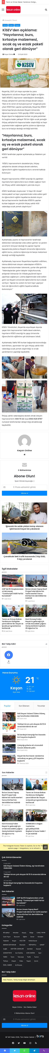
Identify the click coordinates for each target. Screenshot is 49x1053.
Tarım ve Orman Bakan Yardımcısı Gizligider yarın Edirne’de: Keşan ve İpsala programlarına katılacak (12, 623)
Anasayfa (7, 20)
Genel (14, 20)
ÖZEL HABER (7, 965)
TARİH (5, 957)
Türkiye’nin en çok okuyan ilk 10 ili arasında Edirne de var (31, 725)
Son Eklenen (24, 706)
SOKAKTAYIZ (7, 953)
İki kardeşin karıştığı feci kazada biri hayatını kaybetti (31, 735)
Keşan (11, 25)
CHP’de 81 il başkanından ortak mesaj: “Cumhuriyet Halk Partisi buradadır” (12, 592)
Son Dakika (19, 953)
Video (21, 961)
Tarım (12, 957)
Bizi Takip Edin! (9, 972)
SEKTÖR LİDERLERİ (17, 949)
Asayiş (24, 933)
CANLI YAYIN (41, 933)
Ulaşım (13, 961)
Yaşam (17, 25)
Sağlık (5, 949)
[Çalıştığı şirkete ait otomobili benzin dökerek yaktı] (9, 748)
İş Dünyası (18, 965)
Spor (39, 953)
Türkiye (5, 961)
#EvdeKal (6, 933)
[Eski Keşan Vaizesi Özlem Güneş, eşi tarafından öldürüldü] (9, 716)
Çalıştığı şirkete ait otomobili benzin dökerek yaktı (30, 746)
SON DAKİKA (30, 953)
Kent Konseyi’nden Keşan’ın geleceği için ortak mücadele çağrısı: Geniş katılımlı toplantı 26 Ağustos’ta (35, 623)
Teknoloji (21, 957)
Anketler (15, 933)
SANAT (42, 945)
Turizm (36, 957)
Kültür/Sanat (33, 941)
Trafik (29, 957)
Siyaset (38, 949)
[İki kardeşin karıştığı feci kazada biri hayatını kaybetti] (9, 737)
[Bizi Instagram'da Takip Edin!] (45, 847)
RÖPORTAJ (32, 945)
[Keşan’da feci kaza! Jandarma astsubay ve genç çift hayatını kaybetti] (9, 759)
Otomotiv (22, 945)
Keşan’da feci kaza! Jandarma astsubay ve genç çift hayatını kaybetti (30, 758)
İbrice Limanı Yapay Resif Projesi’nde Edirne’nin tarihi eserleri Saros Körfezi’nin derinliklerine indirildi (36, 593)
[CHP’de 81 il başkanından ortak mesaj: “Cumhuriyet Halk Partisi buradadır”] (13, 581)
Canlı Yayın (7, 937)
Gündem (40, 937)
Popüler (7, 706)
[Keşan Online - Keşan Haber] (13, 9)
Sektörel (30, 949)
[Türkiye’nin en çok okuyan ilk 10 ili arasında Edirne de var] (9, 727)
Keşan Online (8, 54)
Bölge (31, 933)
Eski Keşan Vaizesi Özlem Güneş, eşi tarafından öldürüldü (31, 714)
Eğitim (25, 937)
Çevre (36, 961)
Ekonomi (17, 937)
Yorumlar (41, 706)
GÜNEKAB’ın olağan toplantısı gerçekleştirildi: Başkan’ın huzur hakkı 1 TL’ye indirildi (35, 829)
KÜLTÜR (22, 941)
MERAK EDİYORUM (9, 945)
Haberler (6, 941)
